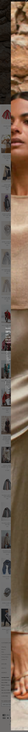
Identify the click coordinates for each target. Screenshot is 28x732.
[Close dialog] (26, 2)
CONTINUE (5, 378)
